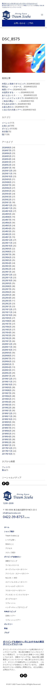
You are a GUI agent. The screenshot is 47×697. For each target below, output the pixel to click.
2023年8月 (8, 251)
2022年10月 (9, 280)
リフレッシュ (10, 603)
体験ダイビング (11, 561)
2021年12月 (9, 309)
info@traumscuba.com (12, 513)
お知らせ (8, 125)
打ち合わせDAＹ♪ (9, 104)
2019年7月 (8, 393)
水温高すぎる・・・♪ (11, 92)
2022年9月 (8, 283)
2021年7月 (8, 323)
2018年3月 (8, 439)
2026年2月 (8, 165)
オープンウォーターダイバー (16, 569)
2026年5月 (8, 156)
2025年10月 (9, 176)
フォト (6, 467)
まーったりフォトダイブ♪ (13, 98)
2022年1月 (8, 306)
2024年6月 (8, 222)
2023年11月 (9, 243)
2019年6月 (8, 396)
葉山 (5, 470)
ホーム (6, 527)
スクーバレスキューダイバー (16, 582)
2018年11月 (9, 416)
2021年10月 (9, 315)
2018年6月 (8, 430)
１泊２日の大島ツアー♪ (12, 109)
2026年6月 (8, 153)
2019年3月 (8, 404)
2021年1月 (8, 341)
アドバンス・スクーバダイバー (17, 573)
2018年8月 (8, 425)
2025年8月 (8, 182)
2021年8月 (8, 321)
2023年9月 (8, 248)
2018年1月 (8, 445)
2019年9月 (8, 387)
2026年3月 (8, 162)
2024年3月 (8, 231)
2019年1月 (8, 410)
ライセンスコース (12, 565)
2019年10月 (9, 384)
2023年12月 (9, 240)
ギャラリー (8, 624)
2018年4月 (8, 436)
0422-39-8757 (16, 516)
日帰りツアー (10, 616)
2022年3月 (8, 300)
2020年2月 (8, 373)
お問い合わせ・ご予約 (23, 23)
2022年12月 (9, 274)
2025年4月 (8, 193)
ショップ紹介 (9, 531)
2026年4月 (8, 159)
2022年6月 (8, 292)
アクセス (8, 548)
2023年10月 (9, 245)
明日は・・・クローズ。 (12, 86)
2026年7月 (8, 150)
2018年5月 (8, 433)
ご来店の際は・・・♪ (11, 101)
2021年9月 (8, 318)
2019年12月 (9, 378)
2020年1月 (8, 376)
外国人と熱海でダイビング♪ (14, 83)
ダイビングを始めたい (12, 557)
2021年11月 (9, 312)
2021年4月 (8, 332)
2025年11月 (9, 173)
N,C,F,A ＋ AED (11, 578)
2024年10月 (9, 211)
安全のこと (9, 544)
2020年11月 (9, 347)
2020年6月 (8, 361)
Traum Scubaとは (12, 535)
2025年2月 (8, 199)
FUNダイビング (10, 611)
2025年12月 (9, 170)
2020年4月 (8, 367)
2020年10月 (9, 349)
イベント (8, 123)
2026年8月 (8, 147)
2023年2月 (8, 269)
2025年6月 (8, 188)
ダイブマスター (11, 599)
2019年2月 (8, 407)
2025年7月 (8, 185)
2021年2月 (8, 338)
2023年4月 (8, 263)
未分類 (6, 131)
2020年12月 (9, 344)
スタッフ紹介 (10, 552)
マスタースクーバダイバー (15, 590)
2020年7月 (8, 358)
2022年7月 (8, 289)
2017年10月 (8, 454)
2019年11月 (9, 381)
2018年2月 (8, 442)
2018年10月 (9, 419)
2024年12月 (9, 205)
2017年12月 (9, 448)
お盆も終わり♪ (8, 106)
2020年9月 (8, 352)
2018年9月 (8, 422)
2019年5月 (8, 399)
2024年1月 (8, 237)
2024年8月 (8, 217)
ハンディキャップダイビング (16, 607)
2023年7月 (8, 254)
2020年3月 (8, 370)
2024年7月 (8, 219)
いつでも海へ (10, 540)
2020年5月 (8, 364)
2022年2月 (8, 303)
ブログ (6, 632)
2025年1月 (8, 202)
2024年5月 (8, 225)
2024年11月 (9, 208)
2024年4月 (8, 228)
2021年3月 (8, 335)
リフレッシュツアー (13, 620)
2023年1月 (8, 271)
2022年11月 (9, 277)
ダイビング (9, 128)
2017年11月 (9, 451)
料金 (6, 628)
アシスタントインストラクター (17, 594)
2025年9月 (8, 179)
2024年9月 (8, 214)
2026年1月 (8, 167)
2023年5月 (8, 260)
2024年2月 (8, 234)
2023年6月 (8, 257)
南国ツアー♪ (7, 89)
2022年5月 (8, 295)
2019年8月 (8, 390)
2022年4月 (8, 297)
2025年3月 (8, 196)
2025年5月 (8, 191)
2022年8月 (8, 286)
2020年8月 (8, 355)
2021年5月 (8, 329)
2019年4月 (8, 402)
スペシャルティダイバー (14, 586)
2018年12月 (9, 413)
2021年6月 (8, 326)
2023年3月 (8, 266)
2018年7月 (8, 428)
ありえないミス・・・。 (12, 95)
